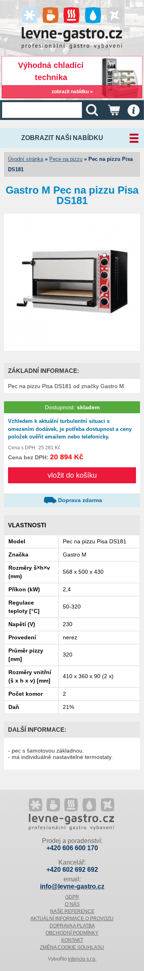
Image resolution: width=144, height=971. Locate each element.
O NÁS (72, 904)
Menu (134, 110)
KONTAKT (72, 940)
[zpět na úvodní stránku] (72, 815)
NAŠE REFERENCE (72, 911)
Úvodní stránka (25, 159)
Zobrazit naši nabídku (62, 137)
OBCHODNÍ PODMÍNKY (72, 933)
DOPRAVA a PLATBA (72, 926)
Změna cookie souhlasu (72, 947)
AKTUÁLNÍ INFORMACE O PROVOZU (72, 918)
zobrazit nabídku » (72, 91)
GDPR (72, 897)
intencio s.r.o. (82, 959)
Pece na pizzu (65, 159)
